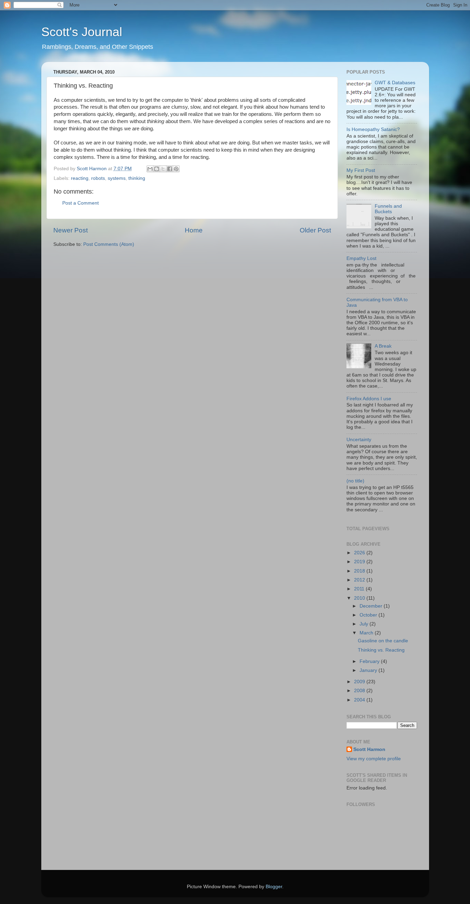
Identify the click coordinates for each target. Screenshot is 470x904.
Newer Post (70, 230)
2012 (360, 579)
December (372, 606)
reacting (79, 178)
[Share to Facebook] (169, 168)
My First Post (360, 170)
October (369, 615)
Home (194, 230)
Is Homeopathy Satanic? (373, 129)
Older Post (315, 230)
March (367, 632)
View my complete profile (373, 758)
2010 (360, 598)
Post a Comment (80, 203)
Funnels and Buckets (388, 209)
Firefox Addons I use (368, 398)
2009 (360, 681)
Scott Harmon (369, 749)
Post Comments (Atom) (108, 244)
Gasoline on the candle (383, 640)
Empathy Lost (361, 258)
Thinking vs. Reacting (381, 650)
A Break (383, 346)
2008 (360, 690)
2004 (360, 699)
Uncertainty (358, 439)
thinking (136, 178)
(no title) (355, 480)
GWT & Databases (395, 82)
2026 (360, 552)
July (365, 624)
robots (98, 178)
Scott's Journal (81, 32)
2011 (360, 588)
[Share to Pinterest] (176, 168)
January (369, 670)
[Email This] (150, 168)
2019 (360, 561)
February (370, 661)
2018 (360, 571)
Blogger (274, 886)
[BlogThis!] (156, 168)
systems (117, 178)
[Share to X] (163, 168)
